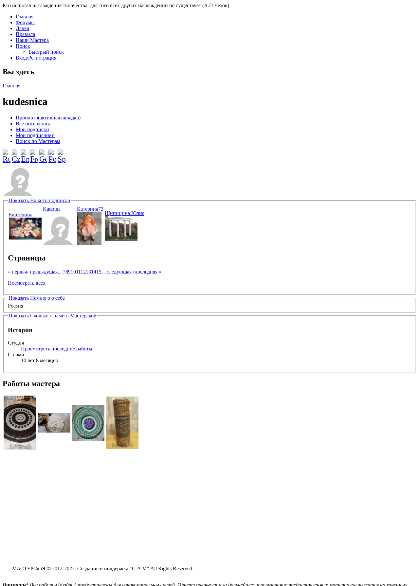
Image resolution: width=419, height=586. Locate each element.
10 (73, 272)
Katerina (52, 209)
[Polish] (52, 153)
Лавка (22, 28)
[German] (43, 153)
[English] (25, 153)
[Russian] (6, 153)
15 (98, 272)
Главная (24, 16)
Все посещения (33, 123)
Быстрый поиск (46, 52)
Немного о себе (37, 298)
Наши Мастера (32, 40)
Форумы (25, 22)
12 (83, 272)
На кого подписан (39, 200)
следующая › (121, 272)
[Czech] (16, 153)
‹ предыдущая (42, 272)
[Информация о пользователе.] (25, 237)
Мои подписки (32, 129)
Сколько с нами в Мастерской (53, 315)
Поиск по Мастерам (38, 141)
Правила (25, 34)
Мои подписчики (35, 135)
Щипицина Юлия (124, 213)
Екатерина (20, 214)
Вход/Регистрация (36, 58)
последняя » (148, 272)
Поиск (23, 46)
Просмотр (48, 117)
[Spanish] (61, 153)
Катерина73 (90, 209)
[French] (34, 153)
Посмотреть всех (27, 283)
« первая (17, 272)
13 (88, 272)
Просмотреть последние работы (56, 348)
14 (93, 272)
